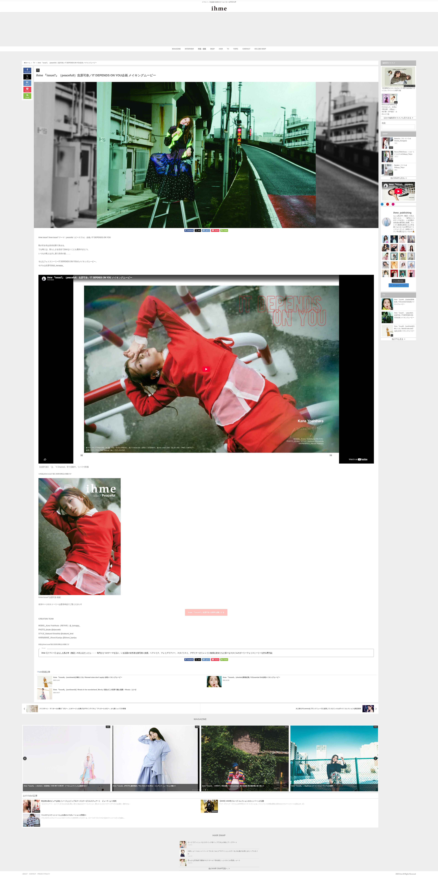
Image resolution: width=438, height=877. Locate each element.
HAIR (221, 49)
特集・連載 (202, 49)
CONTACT (246, 49)
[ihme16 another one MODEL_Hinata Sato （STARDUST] (411, 256)
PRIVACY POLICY (44, 874)
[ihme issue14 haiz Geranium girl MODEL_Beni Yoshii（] (411, 273)
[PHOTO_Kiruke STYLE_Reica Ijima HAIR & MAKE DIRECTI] (385, 247)
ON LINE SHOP (260, 49)
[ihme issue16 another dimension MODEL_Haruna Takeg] (385, 256)
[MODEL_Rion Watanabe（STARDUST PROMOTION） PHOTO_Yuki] (402, 247)
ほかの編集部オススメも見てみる (397, 118)
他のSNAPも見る (397, 178)
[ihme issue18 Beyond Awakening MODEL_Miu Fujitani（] (394, 239)
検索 (384, 123)
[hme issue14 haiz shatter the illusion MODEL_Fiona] (394, 273)
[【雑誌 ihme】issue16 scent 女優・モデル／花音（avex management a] (394, 265)
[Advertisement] (219, 29)
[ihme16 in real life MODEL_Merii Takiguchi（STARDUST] (394, 256)
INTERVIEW (189, 49)
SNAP (212, 49)
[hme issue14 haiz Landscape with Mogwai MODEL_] (385, 273)
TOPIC (235, 49)
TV (228, 49)
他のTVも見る (397, 339)
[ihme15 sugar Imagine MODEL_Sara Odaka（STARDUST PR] (402, 265)
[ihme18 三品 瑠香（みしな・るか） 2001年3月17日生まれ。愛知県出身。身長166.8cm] (385, 239)
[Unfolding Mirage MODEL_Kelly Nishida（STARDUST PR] (402, 239)
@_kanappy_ (58, 265)
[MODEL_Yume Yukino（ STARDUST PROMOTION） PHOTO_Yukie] (411, 247)
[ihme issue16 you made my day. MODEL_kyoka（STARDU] (402, 256)
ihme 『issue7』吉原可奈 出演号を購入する (206, 612)
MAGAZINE (176, 49)
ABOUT (25, 874)
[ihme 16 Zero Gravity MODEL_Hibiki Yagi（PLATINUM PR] (385, 265)
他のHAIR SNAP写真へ (218, 868)
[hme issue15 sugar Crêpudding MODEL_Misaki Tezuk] (402, 273)
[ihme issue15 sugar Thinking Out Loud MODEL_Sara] (411, 265)
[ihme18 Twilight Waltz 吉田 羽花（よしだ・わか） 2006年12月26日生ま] (411, 239)
